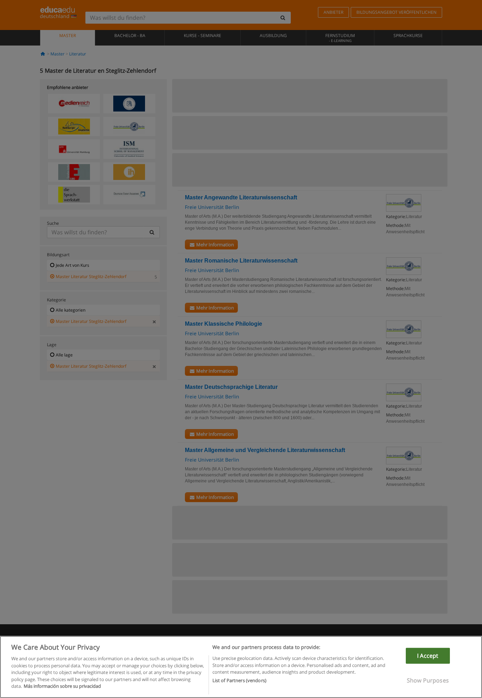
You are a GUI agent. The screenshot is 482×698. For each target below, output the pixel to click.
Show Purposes (428, 680)
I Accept (427, 656)
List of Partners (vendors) (239, 681)
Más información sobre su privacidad (62, 686)
